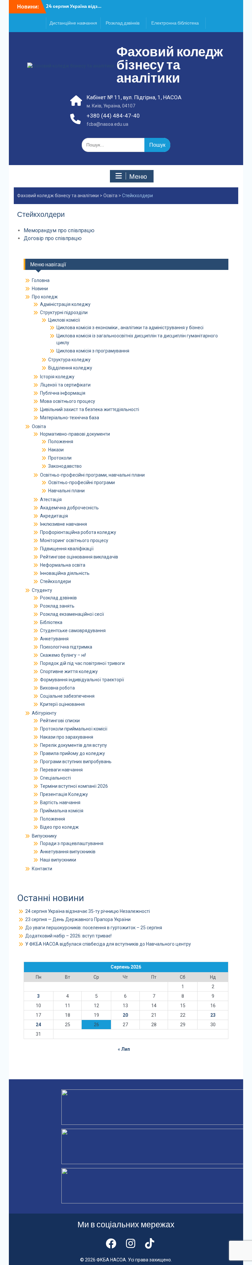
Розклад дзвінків (122, 23)
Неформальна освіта (62, 565)
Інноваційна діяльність (65, 573)
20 (125, 1015)
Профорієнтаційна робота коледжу (78, 532)
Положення (60, 441)
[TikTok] (149, 1243)
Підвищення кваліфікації (67, 548)
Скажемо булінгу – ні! (63, 655)
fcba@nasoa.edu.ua (107, 124)
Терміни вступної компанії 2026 (74, 786)
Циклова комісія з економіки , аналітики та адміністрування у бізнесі (129, 327)
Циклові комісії (64, 320)
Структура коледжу (69, 359)
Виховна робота (57, 687)
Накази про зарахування (66, 737)
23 (213, 1015)
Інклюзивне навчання (63, 524)
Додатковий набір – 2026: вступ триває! (68, 935)
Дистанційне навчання (73, 23)
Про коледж (45, 296)
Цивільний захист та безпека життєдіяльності (89, 409)
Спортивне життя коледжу (69, 671)
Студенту (42, 590)
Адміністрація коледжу (65, 304)
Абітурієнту (44, 713)
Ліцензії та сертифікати (65, 384)
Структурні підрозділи (64, 312)
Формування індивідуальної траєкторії (82, 679)
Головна (41, 280)
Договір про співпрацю (53, 238)
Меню (138, 176)
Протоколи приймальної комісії (73, 728)
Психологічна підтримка (66, 647)
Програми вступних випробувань (76, 761)
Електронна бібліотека (175, 23)
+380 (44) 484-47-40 (113, 115)
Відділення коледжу (70, 367)
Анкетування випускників (67, 851)
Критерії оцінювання (62, 704)
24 (38, 1024)
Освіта (110, 195)
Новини (40, 288)
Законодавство (65, 466)
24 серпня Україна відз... (73, 6)
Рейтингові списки (60, 720)
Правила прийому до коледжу (72, 753)
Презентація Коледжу (64, 794)
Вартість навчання (60, 802)
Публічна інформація (62, 393)
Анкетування (54, 638)
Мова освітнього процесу (67, 401)
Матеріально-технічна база (69, 417)
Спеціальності (55, 778)
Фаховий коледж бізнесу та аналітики (169, 65)
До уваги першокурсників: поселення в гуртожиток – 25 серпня (93, 927)
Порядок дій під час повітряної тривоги (82, 663)
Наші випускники (58, 859)
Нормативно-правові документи (75, 434)
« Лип (124, 1049)
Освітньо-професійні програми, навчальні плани (92, 475)
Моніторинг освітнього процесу (74, 540)
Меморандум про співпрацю (59, 230)
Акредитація (54, 516)
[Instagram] (130, 1243)
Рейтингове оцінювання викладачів (79, 556)
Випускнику (44, 836)
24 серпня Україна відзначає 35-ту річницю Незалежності (87, 911)
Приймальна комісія (61, 810)
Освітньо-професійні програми (81, 482)
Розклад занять (57, 606)
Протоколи (60, 458)
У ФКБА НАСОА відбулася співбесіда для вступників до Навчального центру (108, 944)
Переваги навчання (61, 769)
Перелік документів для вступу (73, 745)
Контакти (42, 868)
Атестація (51, 499)
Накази (56, 449)
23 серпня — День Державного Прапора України (78, 919)
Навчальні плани (66, 490)
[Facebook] (111, 1243)
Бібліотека (51, 622)
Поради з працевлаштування (71, 843)
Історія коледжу (57, 376)
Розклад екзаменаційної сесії (72, 614)
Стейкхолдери (55, 581)
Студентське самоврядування (73, 630)
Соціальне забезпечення (67, 696)
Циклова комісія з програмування (92, 350)
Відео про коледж (59, 827)
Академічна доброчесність (69, 507)
